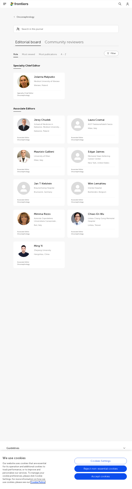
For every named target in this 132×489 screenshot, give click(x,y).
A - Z (63, 54)
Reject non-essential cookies (101, 468)
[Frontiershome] (19, 4)
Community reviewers (64, 42)
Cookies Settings (101, 460)
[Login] (128, 4)
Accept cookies (100, 476)
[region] (66, 470)
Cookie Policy (38, 482)
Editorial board (28, 42)
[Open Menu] (5, 4)
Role (15, 54)
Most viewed (28, 54)
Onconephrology (25, 17)
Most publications (48, 54)
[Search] (120, 4)
